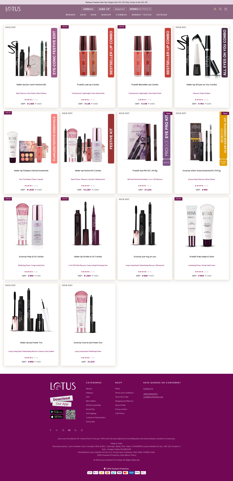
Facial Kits (90, 409)
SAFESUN (161, 15)
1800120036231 (150, 394)
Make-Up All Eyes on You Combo (202, 84)
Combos (121, 15)
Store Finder (120, 405)
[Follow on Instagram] (63, 430)
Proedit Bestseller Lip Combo (144, 84)
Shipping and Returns (124, 401)
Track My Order (122, 397)
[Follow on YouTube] (69, 430)
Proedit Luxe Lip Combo (88, 84)
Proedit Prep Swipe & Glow (202, 256)
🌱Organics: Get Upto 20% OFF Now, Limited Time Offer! (116, 2)
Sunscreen (90, 422)
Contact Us (148, 389)
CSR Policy (120, 413)
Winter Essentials (93, 405)
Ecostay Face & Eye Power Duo (88, 342)
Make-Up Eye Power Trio (31, 342)
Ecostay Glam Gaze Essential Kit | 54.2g (202, 170)
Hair (94, 15)
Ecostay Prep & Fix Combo (31, 256)
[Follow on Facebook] (50, 430)
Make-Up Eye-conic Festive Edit (31, 84)
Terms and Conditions (124, 393)
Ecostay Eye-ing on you (145, 256)
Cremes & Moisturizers (95, 418)
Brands (70, 15)
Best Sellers (91, 401)
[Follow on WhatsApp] (82, 430)
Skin (83, 15)
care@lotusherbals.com (153, 397)
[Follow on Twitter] (56, 430)
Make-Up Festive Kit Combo (88, 170)
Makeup (106, 15)
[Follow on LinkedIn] (75, 430)
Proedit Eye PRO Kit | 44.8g (145, 170)
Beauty (89, 389)
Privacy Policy (121, 409)
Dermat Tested (142, 15)
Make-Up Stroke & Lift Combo (88, 256)
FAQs (117, 389)
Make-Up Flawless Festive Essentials (31, 170)
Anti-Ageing (91, 413)
